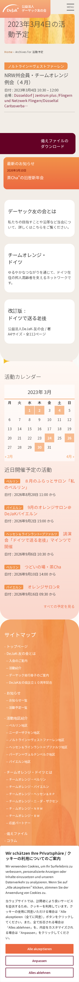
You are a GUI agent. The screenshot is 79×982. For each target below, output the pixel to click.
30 (39, 447)
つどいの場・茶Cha (42, 567)
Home (8, 52)
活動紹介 (15, 667)
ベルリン (12, 481)
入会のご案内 (18, 660)
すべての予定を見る (59, 606)
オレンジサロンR (43, 587)
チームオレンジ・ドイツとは (29, 772)
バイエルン (14, 507)
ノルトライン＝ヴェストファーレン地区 (36, 739)
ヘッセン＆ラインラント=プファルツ (31, 534)
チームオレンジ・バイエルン (29, 786)
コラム (12, 840)
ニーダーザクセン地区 (24, 732)
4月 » (70, 456)
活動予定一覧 (18, 707)
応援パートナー (20, 822)
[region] (39, 914)
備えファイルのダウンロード (54, 143)
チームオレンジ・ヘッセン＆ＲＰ (32, 793)
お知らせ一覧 (18, 700)
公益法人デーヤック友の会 (34, 8)
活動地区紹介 (17, 718)
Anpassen (39, 960)
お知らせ (14, 693)
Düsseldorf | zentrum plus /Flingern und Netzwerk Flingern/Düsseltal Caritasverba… (38, 100)
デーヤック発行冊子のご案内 (29, 675)
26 (69, 438)
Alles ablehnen (39, 972)
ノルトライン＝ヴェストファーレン (36, 66)
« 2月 (9, 456)
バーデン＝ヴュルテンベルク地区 (32, 754)
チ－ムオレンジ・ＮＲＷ (26, 808)
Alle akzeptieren (39, 949)
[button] (41, 177)
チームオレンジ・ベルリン (27, 779)
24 (49, 438)
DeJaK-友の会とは (21, 653)
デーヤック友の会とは (32, 211)
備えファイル (17, 833)
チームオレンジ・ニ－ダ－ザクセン (33, 801)
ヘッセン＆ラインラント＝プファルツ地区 (38, 747)
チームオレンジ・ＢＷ (24, 815)
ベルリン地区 (18, 725)
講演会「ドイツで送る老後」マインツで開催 (38, 539)
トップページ (17, 646)
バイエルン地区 (20, 761)
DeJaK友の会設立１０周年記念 (30, 682)
